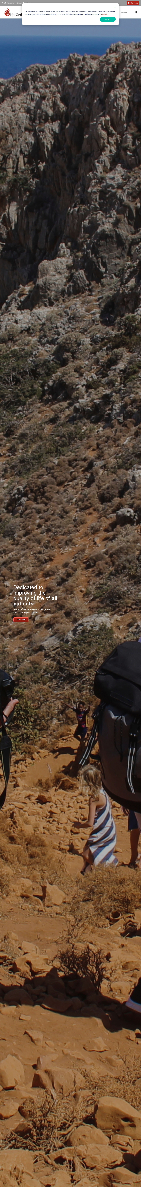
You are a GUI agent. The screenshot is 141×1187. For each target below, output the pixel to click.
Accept (107, 19)
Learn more (21, 620)
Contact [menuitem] (123, 12)
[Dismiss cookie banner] (115, 8)
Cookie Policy (104, 14)
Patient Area (134, 3)
